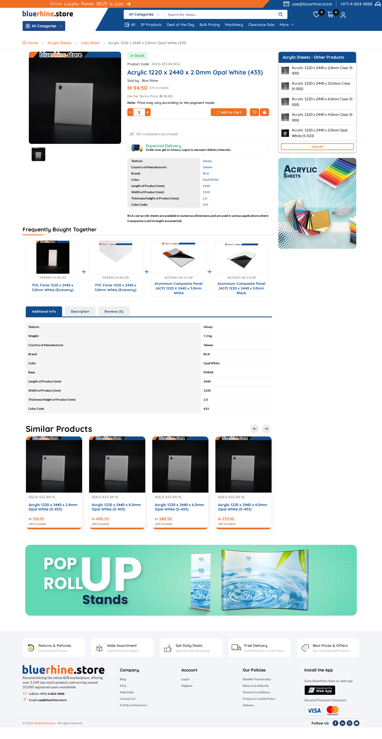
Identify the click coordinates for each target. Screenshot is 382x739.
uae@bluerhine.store (312, 3)
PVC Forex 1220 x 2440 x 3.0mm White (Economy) (53, 287)
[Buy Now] (264, 112)
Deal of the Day (180, 24)
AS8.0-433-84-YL (105, 497)
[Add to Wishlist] (254, 112)
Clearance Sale (261, 24)
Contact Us (127, 698)
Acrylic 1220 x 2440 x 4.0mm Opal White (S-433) (242, 507)
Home (33, 43)
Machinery (234, 24)
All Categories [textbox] (141, 14)
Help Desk (127, 692)
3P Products (151, 24)
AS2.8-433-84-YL (42, 497)
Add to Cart (231, 112)
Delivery (248, 705)
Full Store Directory (133, 705)
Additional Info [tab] (44, 311)
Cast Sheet (90, 43)
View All (317, 147)
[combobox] (144, 14)
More (285, 24)
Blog (123, 679)
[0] (316, 14)
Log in (185, 679)
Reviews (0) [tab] (113, 311)
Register (187, 685)
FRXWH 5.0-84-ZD (116, 277)
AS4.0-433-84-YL (231, 497)
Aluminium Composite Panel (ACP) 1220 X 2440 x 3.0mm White (179, 288)
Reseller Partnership (257, 679)
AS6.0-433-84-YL (168, 497)
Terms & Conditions (256, 692)
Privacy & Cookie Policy (259, 698)
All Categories (44, 26)
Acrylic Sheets (59, 43)
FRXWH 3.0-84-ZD (53, 277)
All (133, 24)
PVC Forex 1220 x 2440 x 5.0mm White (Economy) (115, 287)
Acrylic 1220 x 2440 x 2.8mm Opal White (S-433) (53, 507)
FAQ (123, 685)
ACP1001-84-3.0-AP (178, 277)
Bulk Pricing (210, 24)
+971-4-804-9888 (356, 3)
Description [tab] (80, 311)
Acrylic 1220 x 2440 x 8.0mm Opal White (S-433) (116, 507)
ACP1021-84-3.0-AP (241, 277)
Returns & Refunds (256, 685)
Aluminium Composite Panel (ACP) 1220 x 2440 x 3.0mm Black (242, 288)
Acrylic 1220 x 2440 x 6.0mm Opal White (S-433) (179, 507)
